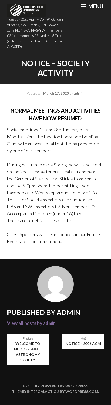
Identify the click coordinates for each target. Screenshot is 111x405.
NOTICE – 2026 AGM (83, 341)
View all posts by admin (31, 323)
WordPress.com (81, 391)
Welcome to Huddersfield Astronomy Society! (28, 349)
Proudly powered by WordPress (55, 386)
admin (79, 93)
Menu (95, 6)
